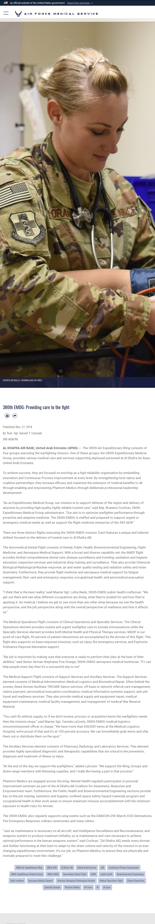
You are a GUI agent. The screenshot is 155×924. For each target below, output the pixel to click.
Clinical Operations (135, 880)
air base (106, 887)
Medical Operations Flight (111, 880)
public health (106, 874)
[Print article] (7, 415)
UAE (102, 867)
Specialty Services (52, 887)
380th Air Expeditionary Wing (29, 867)
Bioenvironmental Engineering (130, 874)
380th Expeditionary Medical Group (27, 874)
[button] (80, 3)
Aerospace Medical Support (40, 880)
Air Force (88, 887)
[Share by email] (14, 415)
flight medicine (17, 880)
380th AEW (52, 867)
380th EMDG (53, 874)
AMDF (93, 874)
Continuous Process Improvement (124, 867)
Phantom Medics (72, 887)
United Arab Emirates (86, 867)
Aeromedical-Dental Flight (74, 874)
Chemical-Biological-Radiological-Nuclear (76, 880)
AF (98, 887)
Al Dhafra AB (67, 867)
